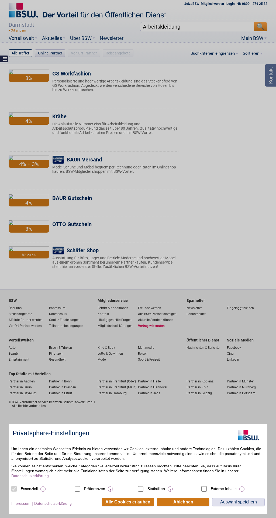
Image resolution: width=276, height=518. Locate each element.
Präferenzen (94, 488)
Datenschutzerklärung (30, 476)
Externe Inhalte (224, 488)
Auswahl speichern (238, 502)
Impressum (20, 503)
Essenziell (29, 488)
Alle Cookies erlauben (127, 502)
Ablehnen (183, 502)
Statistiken (156, 488)
